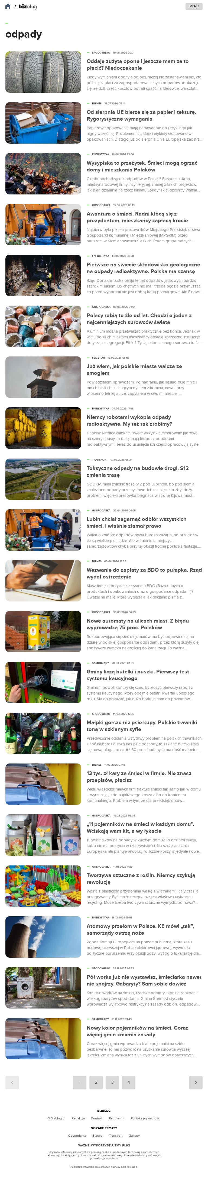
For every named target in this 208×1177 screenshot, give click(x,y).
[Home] (25, 6)
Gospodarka (77, 1136)
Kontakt (96, 1118)
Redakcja (78, 1118)
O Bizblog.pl (56, 1118)
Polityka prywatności (146, 1118)
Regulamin (116, 1118)
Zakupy (134, 1136)
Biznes (97, 1136)
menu (194, 6)
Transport (116, 1136)
